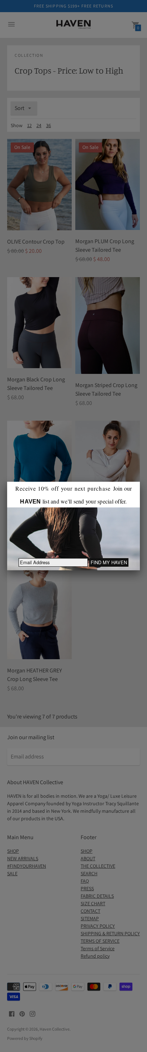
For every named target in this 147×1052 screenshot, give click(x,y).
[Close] (139, 481)
